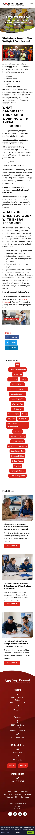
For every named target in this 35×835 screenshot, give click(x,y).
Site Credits (17, 809)
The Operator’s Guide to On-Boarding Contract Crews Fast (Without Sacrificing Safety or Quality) (17, 586)
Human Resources (17, 394)
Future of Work (17, 384)
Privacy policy (5, 832)
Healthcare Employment (17, 389)
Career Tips (17, 374)
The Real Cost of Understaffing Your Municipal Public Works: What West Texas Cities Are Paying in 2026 (16, 644)
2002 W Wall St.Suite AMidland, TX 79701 (17, 700)
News (24, 414)
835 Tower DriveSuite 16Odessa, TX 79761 (17, 727)
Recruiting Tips (17, 441)
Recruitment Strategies (17, 446)
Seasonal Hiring (17, 456)
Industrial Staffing (17, 399)
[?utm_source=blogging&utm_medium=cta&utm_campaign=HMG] (17, 318)
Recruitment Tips (17, 451)
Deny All (18, 832)
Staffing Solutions (17, 471)
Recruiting (17, 431)
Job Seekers (17, 409)
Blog (17, 364)
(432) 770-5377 (17, 760)
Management (13, 414)
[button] (32, 4)
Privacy (17, 806)
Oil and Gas (23, 419)
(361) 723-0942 (17, 781)
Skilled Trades (17, 461)
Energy (24, 379)
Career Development (17, 369)
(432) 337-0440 (17, 737)
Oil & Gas (11, 419)
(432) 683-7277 (17, 710)
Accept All (30, 832)
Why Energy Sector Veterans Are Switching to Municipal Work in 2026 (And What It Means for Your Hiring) (16, 527)
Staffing (17, 466)
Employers (13, 379)
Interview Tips (17, 404)
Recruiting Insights (17, 436)
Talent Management (17, 476)
